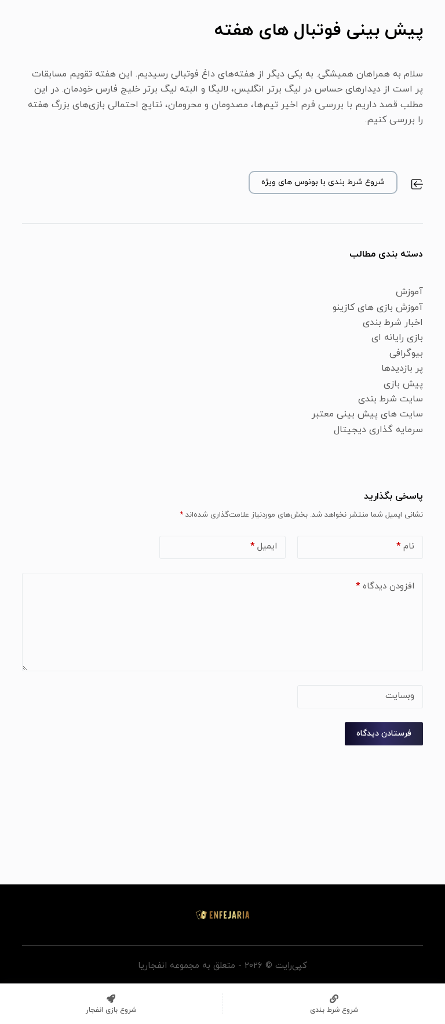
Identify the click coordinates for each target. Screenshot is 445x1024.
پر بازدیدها (402, 368)
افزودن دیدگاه (385, 586)
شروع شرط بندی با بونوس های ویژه (323, 182)
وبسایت (399, 696)
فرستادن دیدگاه (383, 733)
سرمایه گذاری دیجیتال (378, 429)
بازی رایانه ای (397, 337)
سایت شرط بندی (390, 399)
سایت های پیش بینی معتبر (367, 414)
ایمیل (263, 546)
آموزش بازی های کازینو (378, 307)
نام (405, 546)
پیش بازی (403, 384)
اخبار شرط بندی (393, 322)
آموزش (409, 292)
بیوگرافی (406, 353)
